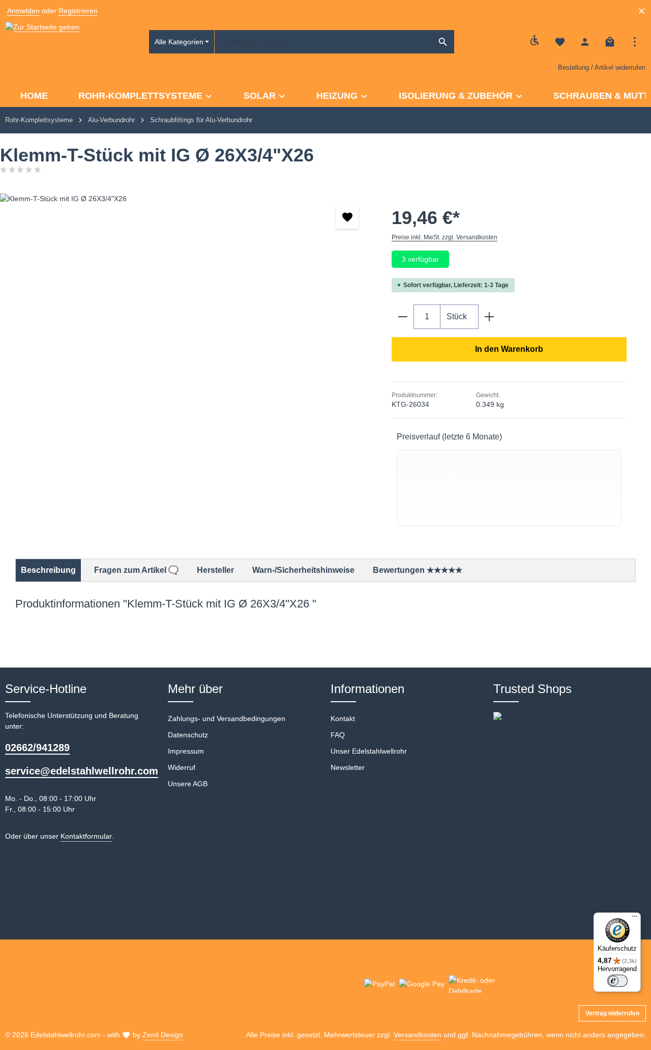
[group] (509, 488)
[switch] (617, 981)
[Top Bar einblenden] (634, 42)
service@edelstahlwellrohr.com (81, 771)
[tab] (48, 570)
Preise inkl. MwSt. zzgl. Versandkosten (444, 237)
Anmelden (23, 11)
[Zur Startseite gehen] (42, 41)
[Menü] (635, 919)
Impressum (186, 751)
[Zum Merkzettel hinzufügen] (347, 217)
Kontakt (343, 718)
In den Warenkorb (509, 349)
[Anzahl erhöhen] (489, 317)
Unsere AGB (188, 784)
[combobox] (323, 41)
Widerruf (181, 767)
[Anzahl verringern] (402, 317)
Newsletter (348, 767)
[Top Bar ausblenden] (641, 11)
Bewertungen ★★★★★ (417, 570)
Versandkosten (417, 1035)
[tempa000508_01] (185, 303)
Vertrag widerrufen (612, 1013)
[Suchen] (443, 41)
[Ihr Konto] (584, 42)
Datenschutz (188, 735)
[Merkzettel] (559, 42)
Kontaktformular (86, 836)
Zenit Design (162, 1035)
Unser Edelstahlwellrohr (369, 751)
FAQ (338, 735)
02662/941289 (37, 747)
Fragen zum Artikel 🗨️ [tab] (136, 570)
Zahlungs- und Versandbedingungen (226, 718)
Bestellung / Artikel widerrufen (601, 67)
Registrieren (78, 11)
